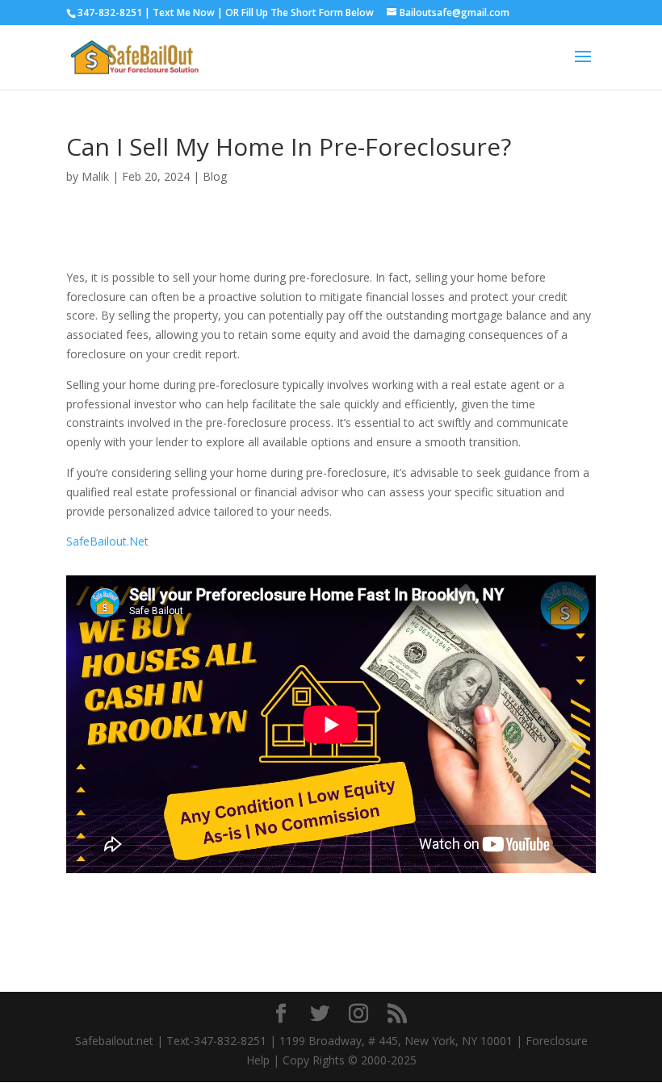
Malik (95, 176)
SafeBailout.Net (107, 541)
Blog (215, 176)
